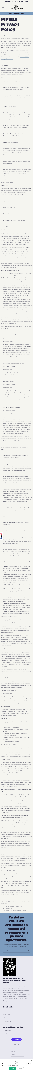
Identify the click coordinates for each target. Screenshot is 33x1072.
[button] (3, 7)
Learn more (15, 1065)
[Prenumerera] (28, 950)
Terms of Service (7, 1021)
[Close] (31, 1060)
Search (4, 1011)
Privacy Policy (6, 1014)
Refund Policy (6, 1018)
